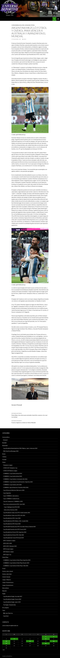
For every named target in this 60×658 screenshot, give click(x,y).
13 (30, 641)
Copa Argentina (7, 493)
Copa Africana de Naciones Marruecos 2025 (13, 490)
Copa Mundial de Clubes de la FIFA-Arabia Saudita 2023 (16, 512)
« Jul (3, 649)
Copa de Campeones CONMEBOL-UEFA (13, 501)
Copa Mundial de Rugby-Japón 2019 (12, 602)
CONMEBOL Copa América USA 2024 (12, 484)
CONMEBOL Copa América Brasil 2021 (12, 476)
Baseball (4, 442)
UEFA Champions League (9, 540)
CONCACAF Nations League (10, 470)
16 (53, 641)
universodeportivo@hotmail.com (10, 625)
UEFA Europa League (8, 549)
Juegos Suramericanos (7, 585)
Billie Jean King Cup (8, 613)
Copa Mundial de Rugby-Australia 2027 (12, 596)
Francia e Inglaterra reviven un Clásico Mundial (23, 421)
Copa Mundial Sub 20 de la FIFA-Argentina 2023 (14, 532)
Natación (4, 590)
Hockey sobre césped (7, 571)
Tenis (3, 610)
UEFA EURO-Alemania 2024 (10, 546)
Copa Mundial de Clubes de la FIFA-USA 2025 (14, 515)
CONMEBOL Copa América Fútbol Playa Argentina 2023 (16, 560)
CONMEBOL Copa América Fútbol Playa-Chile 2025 (15, 565)
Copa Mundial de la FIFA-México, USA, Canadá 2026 (15, 521)
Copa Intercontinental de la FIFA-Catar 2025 (14, 504)
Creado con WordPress (7, 656)
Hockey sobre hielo (7, 574)
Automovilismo (6, 437)
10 (6, 641)
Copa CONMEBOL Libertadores (11, 495)
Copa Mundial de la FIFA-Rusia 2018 (11, 523)
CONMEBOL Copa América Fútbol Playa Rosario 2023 (16, 563)
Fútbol (33, 25)
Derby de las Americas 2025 (10, 509)
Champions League (7, 465)
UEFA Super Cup (7, 554)
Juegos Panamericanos (8, 582)
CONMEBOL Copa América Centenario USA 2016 (15, 479)
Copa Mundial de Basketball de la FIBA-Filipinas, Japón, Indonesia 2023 (20, 448)
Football (4, 459)
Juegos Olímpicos (6, 579)
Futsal (3, 568)
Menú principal (58, 19)
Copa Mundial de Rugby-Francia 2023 (12, 599)
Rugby (3, 593)
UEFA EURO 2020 (7, 543)
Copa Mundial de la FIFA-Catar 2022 (20, 25)
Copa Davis (6, 616)
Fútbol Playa (5, 557)
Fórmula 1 (5, 440)
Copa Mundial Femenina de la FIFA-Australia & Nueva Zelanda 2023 (19, 526)
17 (6, 643)
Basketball (4, 445)
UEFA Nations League (8, 551)
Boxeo (3, 454)
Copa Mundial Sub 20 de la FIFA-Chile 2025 (13, 535)
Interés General (6, 577)
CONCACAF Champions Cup (10, 468)
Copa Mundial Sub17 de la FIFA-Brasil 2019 (13, 537)
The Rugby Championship (9, 604)
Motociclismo (5, 588)
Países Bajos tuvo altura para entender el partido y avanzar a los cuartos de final (29, 415)
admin (24, 39)
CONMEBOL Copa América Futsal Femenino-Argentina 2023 (18, 481)
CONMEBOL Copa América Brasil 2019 (12, 473)
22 (45, 643)
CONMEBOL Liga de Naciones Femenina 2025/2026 (15, 487)
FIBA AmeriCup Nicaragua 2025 (11, 451)
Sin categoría (5, 607)
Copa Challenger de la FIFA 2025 (12, 507)
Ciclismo (4, 456)
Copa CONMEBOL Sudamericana (11, 498)
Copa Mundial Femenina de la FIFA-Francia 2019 (14, 529)
